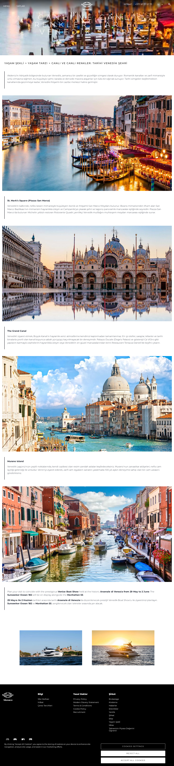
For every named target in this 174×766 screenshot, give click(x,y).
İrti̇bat (128, 4)
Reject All (133, 753)
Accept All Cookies (133, 760)
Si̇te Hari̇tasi (43, 699)
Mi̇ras (111, 725)
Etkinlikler (113, 709)
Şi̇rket (111, 715)
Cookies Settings (133, 746)
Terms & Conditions (82, 705)
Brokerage (114, 699)
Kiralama (113, 702)
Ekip (111, 718)
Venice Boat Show (68, 591)
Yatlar (21, 6)
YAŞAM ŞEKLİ (14, 63)
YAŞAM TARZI (38, 63)
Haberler (113, 705)
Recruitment (79, 712)
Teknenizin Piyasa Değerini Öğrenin (121, 729)
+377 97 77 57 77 (143, 4)
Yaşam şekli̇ (114, 722)
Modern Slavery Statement (86, 702)
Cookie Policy (79, 709)
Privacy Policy (80, 699)
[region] (87, 753)
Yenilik (112, 712)
